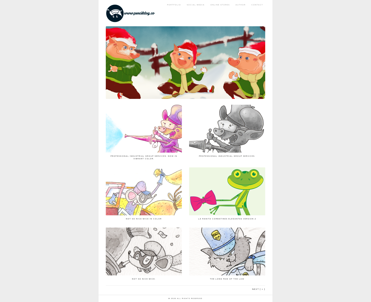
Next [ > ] (258, 289)
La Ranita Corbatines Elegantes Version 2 (227, 219)
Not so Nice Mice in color (144, 219)
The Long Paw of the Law (227, 279)
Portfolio (174, 5)
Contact (257, 5)
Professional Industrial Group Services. (227, 156)
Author (240, 5)
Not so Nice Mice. (144, 279)
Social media (196, 5)
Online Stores (220, 5)
